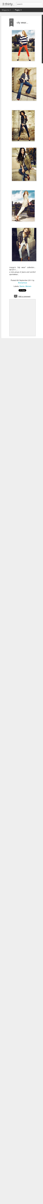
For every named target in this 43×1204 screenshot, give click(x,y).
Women (28, 286)
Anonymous (22, 282)
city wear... (22, 22)
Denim (22, 286)
